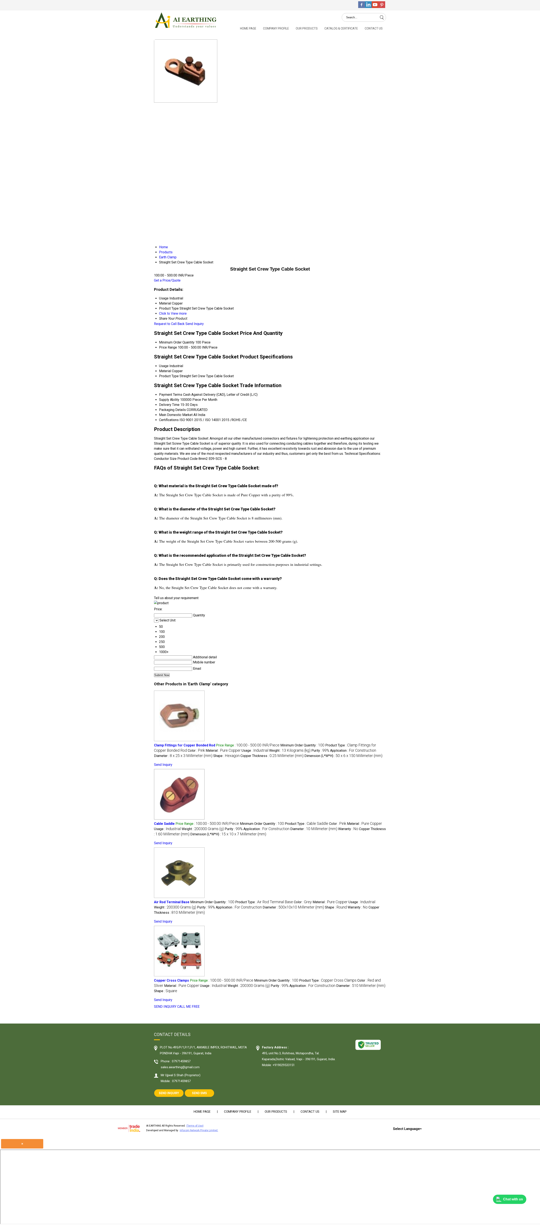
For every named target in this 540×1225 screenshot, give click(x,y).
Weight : (289, 751)
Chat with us (513, 1199)
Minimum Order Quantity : (302, 745)
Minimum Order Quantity (176, 342)
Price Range (168, 347)
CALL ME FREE (188, 1007)
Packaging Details (172, 410)
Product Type (169, 376)
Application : (353, 751)
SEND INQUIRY (165, 1007)
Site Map (340, 1112)
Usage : (255, 751)
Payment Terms (170, 395)
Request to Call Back (169, 324)
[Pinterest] (381, 7)
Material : (223, 751)
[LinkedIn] (368, 7)
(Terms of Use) (195, 1125)
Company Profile (276, 28)
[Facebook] (361, 7)
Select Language (406, 1129)
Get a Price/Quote (167, 280)
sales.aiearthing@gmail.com (180, 1067)
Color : (196, 751)
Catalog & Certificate (341, 28)
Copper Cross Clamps (171, 980)
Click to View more (173, 313)
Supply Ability (169, 400)
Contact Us (374, 28)
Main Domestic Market (176, 415)
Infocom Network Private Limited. (199, 1130)
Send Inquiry (194, 324)
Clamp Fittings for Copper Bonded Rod (184, 745)
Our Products (307, 28)
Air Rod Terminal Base (171, 902)
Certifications (169, 420)
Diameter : (183, 756)
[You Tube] (375, 7)
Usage (164, 366)
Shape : (226, 756)
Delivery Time (169, 405)
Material (165, 371)
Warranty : (348, 829)
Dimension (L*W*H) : (343, 756)
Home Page (248, 28)
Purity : (320, 751)
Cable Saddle (164, 824)
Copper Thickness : (272, 756)
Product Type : (306, 824)
